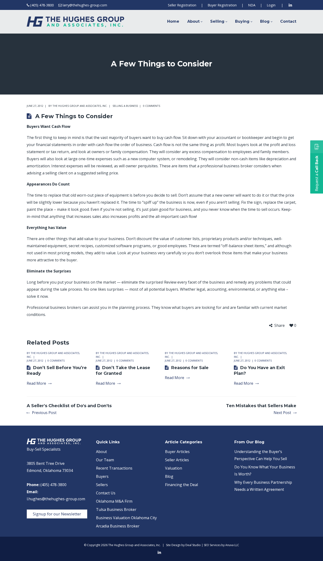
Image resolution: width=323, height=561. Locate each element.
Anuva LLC (232, 545)
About (101, 451)
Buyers (102, 476)
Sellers (102, 484)
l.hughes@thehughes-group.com (56, 498)
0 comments (151, 106)
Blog (169, 476)
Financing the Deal (181, 484)
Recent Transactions (114, 468)
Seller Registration (182, 5)
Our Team (105, 459)
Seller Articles (177, 459)
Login (271, 5)
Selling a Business (125, 106)
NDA (251, 5)
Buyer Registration (222, 5)
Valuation (173, 468)
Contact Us (105, 493)
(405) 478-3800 (42, 5)
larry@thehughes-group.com (85, 5)
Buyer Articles (177, 451)
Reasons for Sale (190, 367)
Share (279, 325)
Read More (36, 383)
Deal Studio (193, 545)
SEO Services (212, 545)
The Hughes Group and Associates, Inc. (79, 106)
